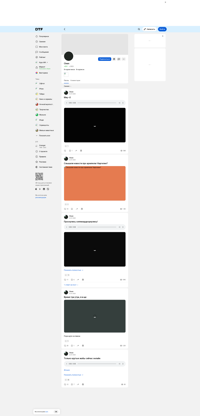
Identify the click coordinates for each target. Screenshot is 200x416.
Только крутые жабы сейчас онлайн (82, 358)
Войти (162, 29)
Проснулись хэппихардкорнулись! (81, 221)
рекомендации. (40, 197)
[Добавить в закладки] (71, 208)
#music (67, 370)
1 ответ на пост (70, 285)
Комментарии (75, 80)
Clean (71, 92)
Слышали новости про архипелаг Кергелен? (86, 163)
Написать (151, 29)
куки (46, 411)
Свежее (66, 86)
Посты (66, 80)
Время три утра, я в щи (75, 297)
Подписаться (105, 59)
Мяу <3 (67, 97)
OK (56, 412)
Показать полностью (72, 270)
